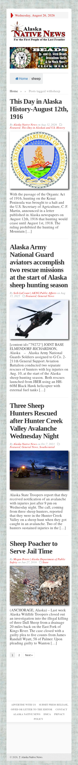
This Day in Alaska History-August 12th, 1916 (39, 108)
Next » (29, 655)
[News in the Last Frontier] (39, 32)
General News (46, 296)
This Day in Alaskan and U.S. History (43, 128)
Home (23, 79)
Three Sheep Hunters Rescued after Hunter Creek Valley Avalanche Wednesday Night (36, 421)
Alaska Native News (30, 757)
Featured (15, 128)
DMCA (47, 714)
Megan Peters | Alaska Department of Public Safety (37, 560)
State (45, 562)
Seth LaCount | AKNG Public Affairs (34, 293)
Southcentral (47, 447)
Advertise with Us (23, 704)
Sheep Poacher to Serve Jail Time (33, 547)
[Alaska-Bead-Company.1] (39, 57)
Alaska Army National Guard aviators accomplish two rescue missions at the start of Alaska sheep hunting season (39, 266)
